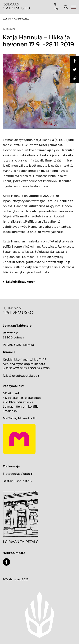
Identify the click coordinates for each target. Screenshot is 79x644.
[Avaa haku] (66, 7)
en (55, 9)
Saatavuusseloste (16, 481)
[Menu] (73, 7)
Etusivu (7, 18)
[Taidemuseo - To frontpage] (16, 7)
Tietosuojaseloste (16, 474)
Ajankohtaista (21, 18)
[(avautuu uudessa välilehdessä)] (6, 562)
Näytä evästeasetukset (20, 376)
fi (54, 4)
